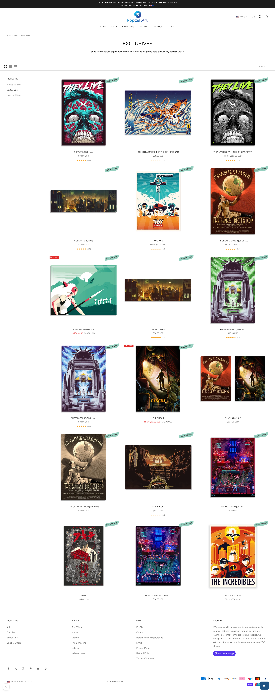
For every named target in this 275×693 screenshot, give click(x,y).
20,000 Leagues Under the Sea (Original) (158, 152)
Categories (128, 26)
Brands (144, 26)
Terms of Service (145, 658)
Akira (84, 595)
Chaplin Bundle (233, 418)
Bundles (11, 632)
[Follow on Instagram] (23, 668)
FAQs (139, 642)
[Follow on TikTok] (45, 668)
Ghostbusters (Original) (83, 418)
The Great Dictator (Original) (233, 241)
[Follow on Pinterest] (30, 668)
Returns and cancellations (149, 637)
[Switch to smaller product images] (10, 66)
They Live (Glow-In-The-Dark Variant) (233, 152)
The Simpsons (78, 642)
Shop (114, 26)
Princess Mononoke (83, 329)
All (8, 627)
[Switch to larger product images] (5, 66)
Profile (139, 627)
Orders (140, 632)
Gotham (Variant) (158, 329)
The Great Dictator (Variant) (84, 507)
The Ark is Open (158, 507)
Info (173, 26)
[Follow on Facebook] (8, 668)
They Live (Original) (83, 152)
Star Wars (76, 627)
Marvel (75, 632)
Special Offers (14, 95)
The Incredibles (233, 595)
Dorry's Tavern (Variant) (158, 595)
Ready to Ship (14, 84)
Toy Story (158, 241)
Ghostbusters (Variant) (232, 329)
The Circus (158, 418)
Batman (75, 648)
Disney (75, 637)
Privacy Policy (143, 648)
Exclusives (25, 36)
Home (103, 26)
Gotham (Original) (83, 241)
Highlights (159, 26)
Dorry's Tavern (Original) (233, 507)
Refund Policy (143, 653)
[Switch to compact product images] (15, 66)
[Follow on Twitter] (15, 668)
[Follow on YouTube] (38, 668)
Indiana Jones (78, 653)
